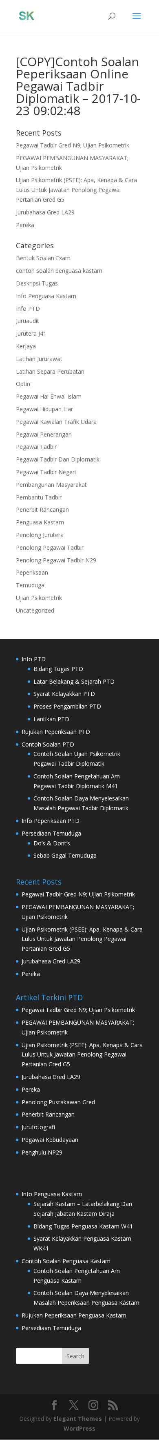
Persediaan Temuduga (51, 833)
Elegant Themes (77, 1418)
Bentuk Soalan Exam (43, 258)
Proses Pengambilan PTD (67, 706)
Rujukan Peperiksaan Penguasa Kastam (74, 1315)
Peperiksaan (32, 572)
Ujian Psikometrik (39, 598)
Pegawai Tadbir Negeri (46, 472)
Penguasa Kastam (40, 522)
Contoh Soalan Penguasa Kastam (66, 1261)
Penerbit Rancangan (42, 509)
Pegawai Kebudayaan (50, 1140)
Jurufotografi (38, 1127)
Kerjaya (26, 346)
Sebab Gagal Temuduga (65, 855)
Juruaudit (27, 321)
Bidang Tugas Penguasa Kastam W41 (83, 1226)
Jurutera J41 (31, 333)
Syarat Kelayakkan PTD (64, 694)
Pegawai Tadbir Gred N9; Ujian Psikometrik (72, 145)
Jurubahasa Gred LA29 (45, 212)
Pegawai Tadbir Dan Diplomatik (57, 459)
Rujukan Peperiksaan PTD (56, 732)
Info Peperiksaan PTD (51, 821)
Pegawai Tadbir (36, 446)
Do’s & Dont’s (51, 843)
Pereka (25, 225)
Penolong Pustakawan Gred (58, 1102)
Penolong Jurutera (40, 535)
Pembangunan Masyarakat (51, 484)
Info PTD (28, 308)
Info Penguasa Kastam (46, 296)
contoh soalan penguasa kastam (59, 270)
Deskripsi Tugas (37, 283)
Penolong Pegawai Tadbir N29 (56, 560)
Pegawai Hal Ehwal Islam (49, 396)
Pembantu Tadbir (39, 497)
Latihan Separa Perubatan (50, 371)
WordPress (79, 1428)
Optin (23, 384)
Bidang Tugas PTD (58, 669)
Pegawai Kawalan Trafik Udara (56, 422)
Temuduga (30, 585)
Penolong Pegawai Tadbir (50, 547)
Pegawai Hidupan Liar (44, 409)
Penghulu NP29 (42, 1152)
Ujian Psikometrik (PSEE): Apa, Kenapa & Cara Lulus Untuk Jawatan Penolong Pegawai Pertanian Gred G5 (76, 189)
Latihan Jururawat (39, 359)
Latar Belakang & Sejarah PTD (74, 681)
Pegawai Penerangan (44, 434)
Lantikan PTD (51, 719)
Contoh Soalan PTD (48, 744)
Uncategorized (35, 610)
